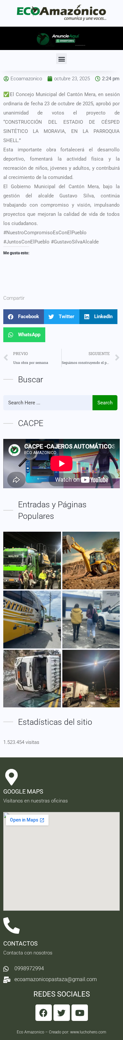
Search (105, 403)
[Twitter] (61, 1012)
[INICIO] (32, 561)
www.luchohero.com (88, 1032)
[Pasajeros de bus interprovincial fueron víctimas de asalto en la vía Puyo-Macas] (32, 619)
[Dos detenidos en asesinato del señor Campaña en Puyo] (91, 619)
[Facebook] (43, 1012)
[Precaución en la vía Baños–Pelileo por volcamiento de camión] (32, 679)
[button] (61, 58)
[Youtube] (80, 1012)
